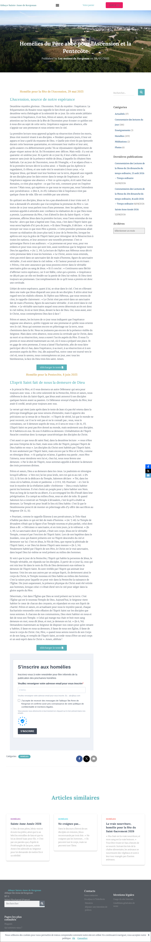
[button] (57, 5)
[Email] (148, 475)
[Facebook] (148, 466)
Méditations (121, 141)
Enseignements (122, 130)
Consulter (82, 938)
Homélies (24, 756)
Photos (118, 147)
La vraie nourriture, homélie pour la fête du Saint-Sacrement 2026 (121, 827)
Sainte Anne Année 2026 (127, 209)
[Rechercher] (42, 903)
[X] (148, 471)
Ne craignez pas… (69, 823)
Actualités (120, 114)
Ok (73, 938)
